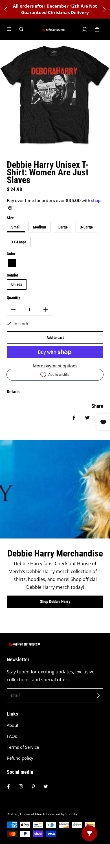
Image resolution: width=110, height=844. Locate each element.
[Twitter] (45, 786)
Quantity (13, 297)
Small (16, 227)
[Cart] (97, 29)
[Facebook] (8, 786)
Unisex (16, 284)
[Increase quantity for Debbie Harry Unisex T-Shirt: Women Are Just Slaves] (45, 309)
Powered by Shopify (61, 814)
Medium (39, 227)
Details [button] (13, 391)
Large (63, 227)
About (12, 725)
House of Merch (32, 814)
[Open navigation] (13, 29)
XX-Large (18, 242)
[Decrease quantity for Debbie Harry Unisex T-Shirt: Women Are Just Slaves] (13, 309)
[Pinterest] (33, 786)
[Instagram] (21, 786)
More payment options (55, 366)
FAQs (12, 736)
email (15, 695)
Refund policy (20, 758)
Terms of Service (23, 747)
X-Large (86, 227)
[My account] (84, 29)
